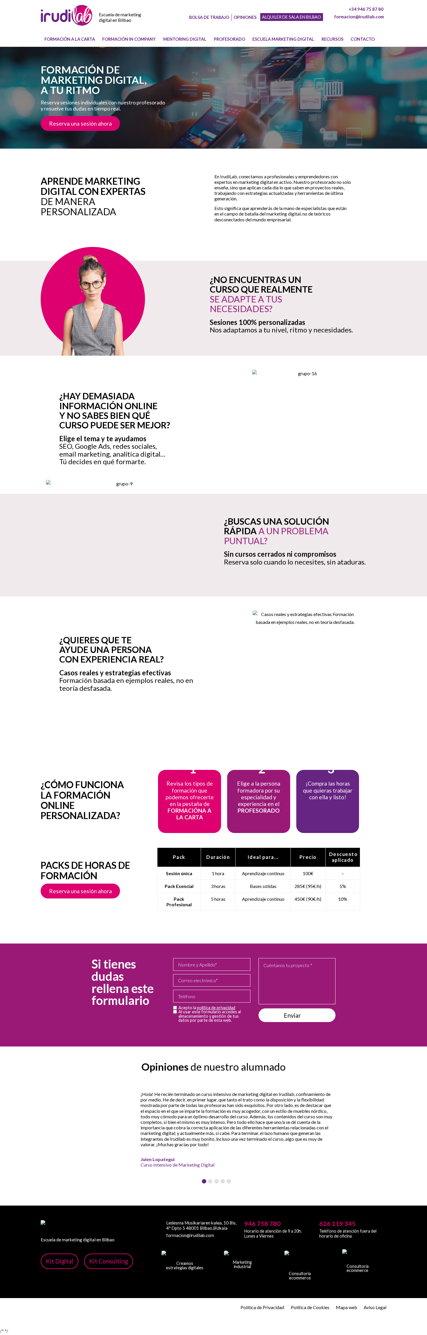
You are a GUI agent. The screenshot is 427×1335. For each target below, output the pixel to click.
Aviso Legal (375, 1307)
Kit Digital (59, 1261)
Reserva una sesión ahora (80, 123)
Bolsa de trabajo (209, 17)
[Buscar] (382, 39)
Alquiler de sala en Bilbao (291, 17)
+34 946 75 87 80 (366, 9)
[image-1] (66, 21)
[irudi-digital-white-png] (185, 1256)
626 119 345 (337, 1223)
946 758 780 (262, 1223)
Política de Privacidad (262, 1307)
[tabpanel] (213, 1129)
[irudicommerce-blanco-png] (299, 1261)
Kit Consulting (108, 1261)
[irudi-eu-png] (357, 1256)
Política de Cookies (310, 1307)
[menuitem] (70, 39)
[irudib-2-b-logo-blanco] (242, 1255)
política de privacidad (216, 1007)
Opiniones (245, 17)
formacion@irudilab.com (359, 16)
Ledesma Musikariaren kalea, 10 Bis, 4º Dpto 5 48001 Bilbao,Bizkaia (201, 1225)
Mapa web (346, 1307)
